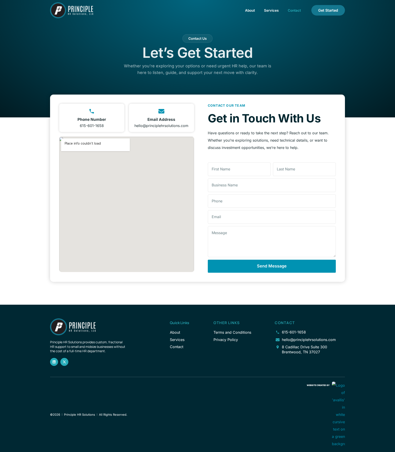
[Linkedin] (54, 362)
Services (271, 10)
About (250, 10)
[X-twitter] (64, 362)
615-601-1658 (92, 125)
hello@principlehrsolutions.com (161, 125)
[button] (197, 38)
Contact (294, 10)
